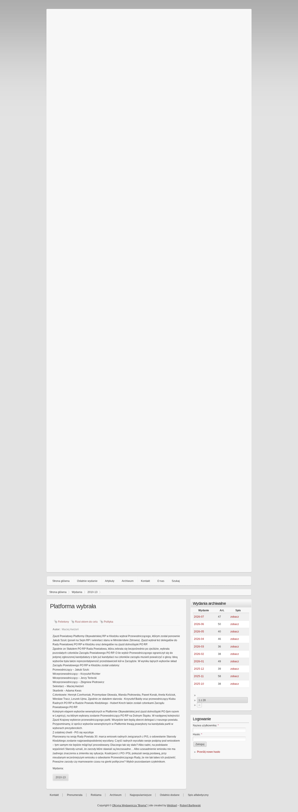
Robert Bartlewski (190, 805)
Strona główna (61, 581)
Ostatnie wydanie (87, 581)
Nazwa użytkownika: (206, 725)
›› (199, 705)
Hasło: (197, 734)
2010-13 (92, 592)
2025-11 (199, 676)
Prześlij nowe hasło (208, 751)
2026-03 (199, 646)
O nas (160, 581)
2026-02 (199, 654)
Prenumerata (74, 795)
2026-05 (199, 631)
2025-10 (199, 683)
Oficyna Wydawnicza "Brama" (129, 805)
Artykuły (109, 581)
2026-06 (199, 624)
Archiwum (128, 581)
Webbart (172, 805)
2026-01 (199, 661)
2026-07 (199, 616)
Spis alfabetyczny (198, 795)
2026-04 (199, 638)
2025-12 (199, 668)
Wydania (77, 592)
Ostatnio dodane (170, 795)
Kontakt (145, 581)
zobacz (234, 616)
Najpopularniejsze (141, 795)
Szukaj (176, 581)
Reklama (96, 795)
